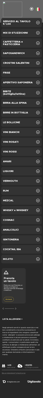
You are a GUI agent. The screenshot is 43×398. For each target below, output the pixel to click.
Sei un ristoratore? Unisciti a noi (13, 373)
